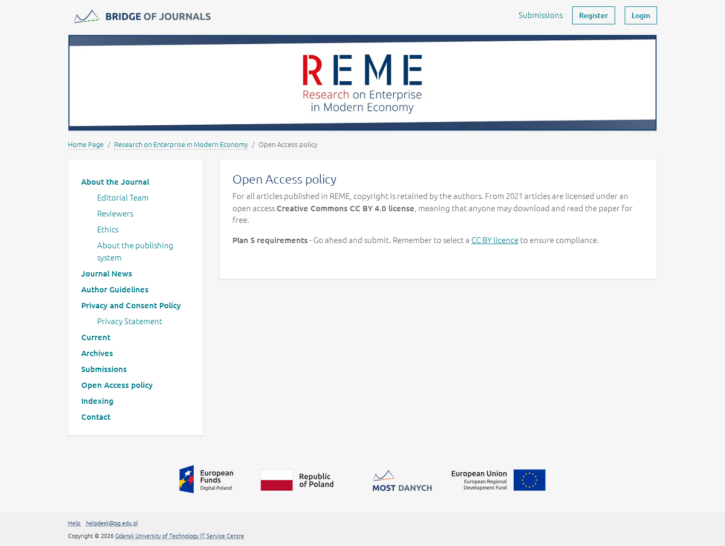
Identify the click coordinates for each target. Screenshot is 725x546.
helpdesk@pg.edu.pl (112, 522)
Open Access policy (117, 384)
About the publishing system (135, 251)
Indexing (97, 400)
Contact (95, 416)
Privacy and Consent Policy (131, 305)
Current (95, 337)
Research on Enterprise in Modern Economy (181, 144)
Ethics (107, 229)
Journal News (106, 273)
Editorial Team (123, 197)
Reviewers (115, 213)
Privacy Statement (129, 320)
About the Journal (115, 181)
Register (593, 15)
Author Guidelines (115, 289)
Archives (97, 353)
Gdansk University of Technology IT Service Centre (179, 535)
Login (641, 15)
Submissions (541, 14)
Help (75, 522)
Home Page (85, 144)
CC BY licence (495, 239)
